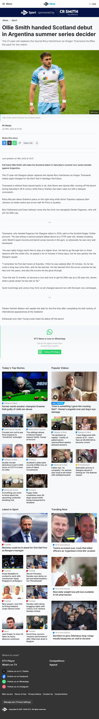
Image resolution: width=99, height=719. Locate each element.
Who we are (7, 694)
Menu (9, 4)
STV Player (8, 661)
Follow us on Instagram (17, 687)
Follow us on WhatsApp (18, 681)
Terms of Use (20, 694)
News (5, 20)
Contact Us (48, 694)
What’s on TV (9, 664)
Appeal (53, 664)
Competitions (57, 661)
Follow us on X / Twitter (18, 671)
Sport (14, 20)
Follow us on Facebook (17, 676)
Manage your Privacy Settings (17, 702)
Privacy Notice (34, 694)
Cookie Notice (61, 694)
